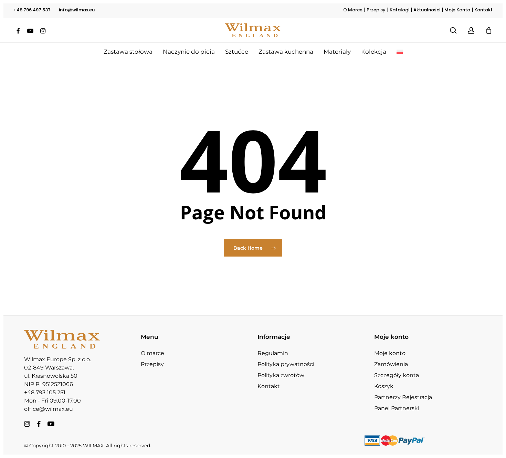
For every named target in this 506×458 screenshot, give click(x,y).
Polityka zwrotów (280, 375)
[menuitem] (400, 51)
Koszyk (383, 386)
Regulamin (272, 353)
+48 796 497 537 (32, 10)
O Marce (352, 10)
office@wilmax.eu (48, 409)
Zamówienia (391, 364)
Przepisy (376, 10)
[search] (453, 30)
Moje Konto (457, 10)
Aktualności (426, 10)
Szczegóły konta (396, 375)
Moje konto (389, 353)
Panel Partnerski (396, 408)
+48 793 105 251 (44, 392)
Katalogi (399, 10)
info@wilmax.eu (77, 10)
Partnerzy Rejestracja (403, 397)
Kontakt (483, 10)
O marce (152, 353)
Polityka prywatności (285, 364)
